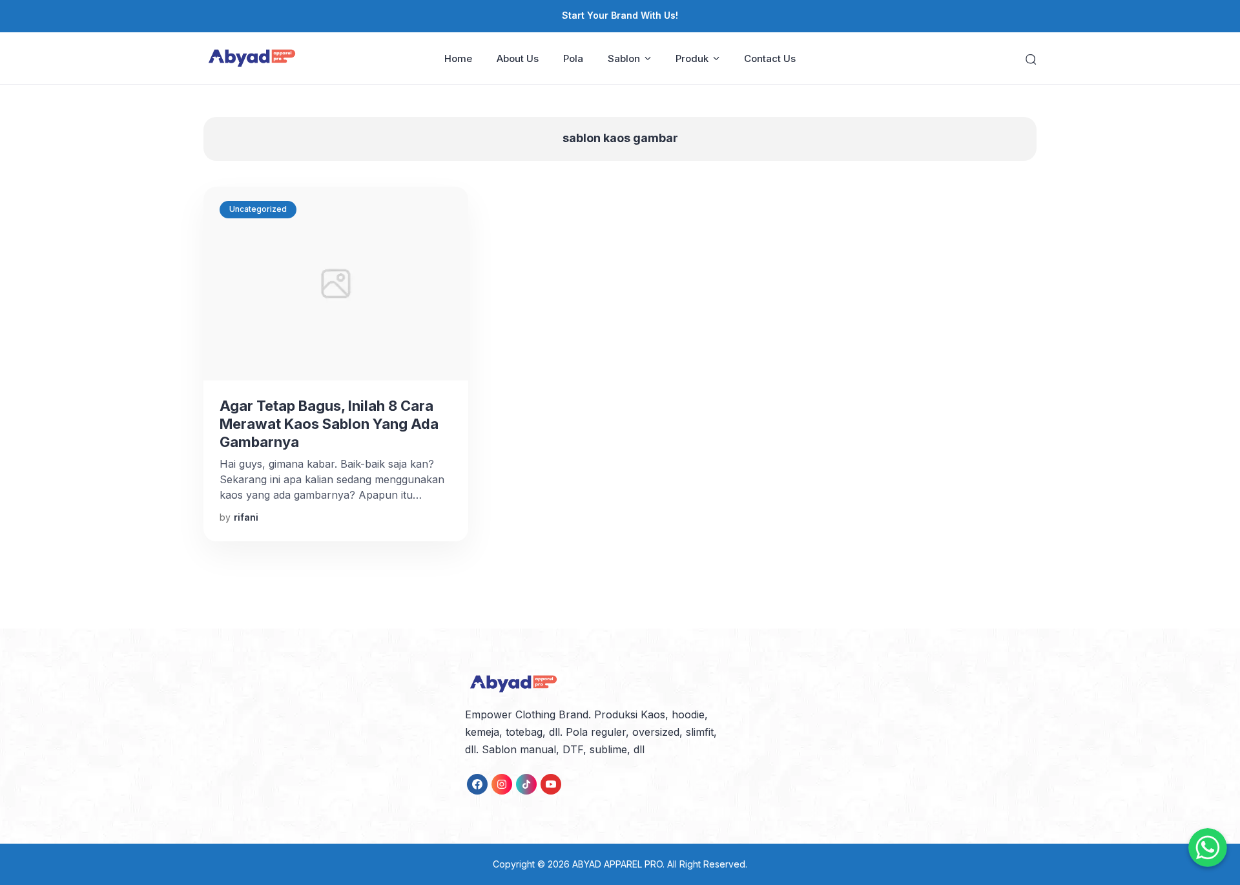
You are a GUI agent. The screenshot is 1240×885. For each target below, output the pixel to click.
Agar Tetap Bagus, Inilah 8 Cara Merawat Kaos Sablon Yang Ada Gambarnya (329, 423)
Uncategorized (258, 209)
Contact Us (770, 58)
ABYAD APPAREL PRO (617, 864)
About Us (518, 58)
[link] (477, 784)
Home (458, 58)
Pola (573, 58)
